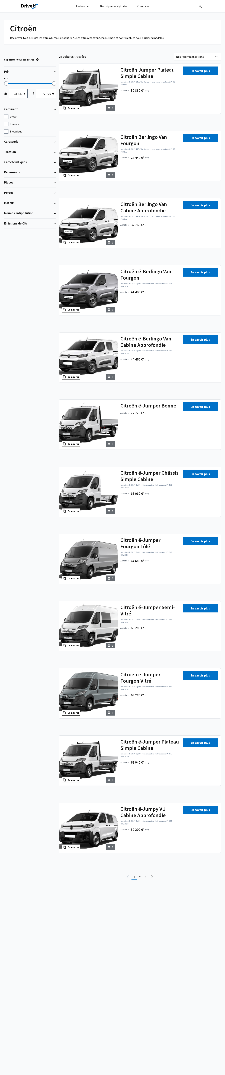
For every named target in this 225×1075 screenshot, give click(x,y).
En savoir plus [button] (200, 71)
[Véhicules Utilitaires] (29, 6)
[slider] (6, 83)
